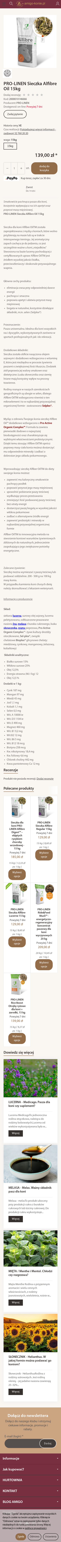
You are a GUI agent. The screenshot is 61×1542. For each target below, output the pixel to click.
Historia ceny (11, 125)
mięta (21, 628)
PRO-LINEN (22, 103)
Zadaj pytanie (15, 114)
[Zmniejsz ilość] (21, 168)
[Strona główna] (30, 4)
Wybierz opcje (17, 874)
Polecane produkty (19, 789)
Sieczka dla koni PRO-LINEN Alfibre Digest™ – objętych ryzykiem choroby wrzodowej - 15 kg (17, 835)
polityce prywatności (35, 1528)
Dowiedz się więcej (19, 1053)
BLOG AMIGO (13, 1502)
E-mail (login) (13, 1436)
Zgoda (20, 1537)
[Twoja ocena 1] (24, 95)
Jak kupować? (13, 1469)
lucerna (17, 616)
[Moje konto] (57, 4)
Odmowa (34, 1537)
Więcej (15, 1133)
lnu (15, 624)
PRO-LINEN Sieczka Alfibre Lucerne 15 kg (17, 912)
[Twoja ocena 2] (28, 95)
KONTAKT (10, 1491)
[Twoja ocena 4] (37, 95)
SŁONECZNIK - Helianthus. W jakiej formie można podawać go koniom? (29, 1360)
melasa (22, 624)
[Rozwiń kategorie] (4, 4)
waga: (10, 140)
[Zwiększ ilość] (7, 168)
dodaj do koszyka (44, 168)
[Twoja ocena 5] (41, 95)
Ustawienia (50, 1537)
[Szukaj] (11, 4)
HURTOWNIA (12, 1480)
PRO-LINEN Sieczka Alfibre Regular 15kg (44, 826)
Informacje (11, 1458)
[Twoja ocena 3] (33, 95)
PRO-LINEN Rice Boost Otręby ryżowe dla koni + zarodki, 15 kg (17, 1006)
